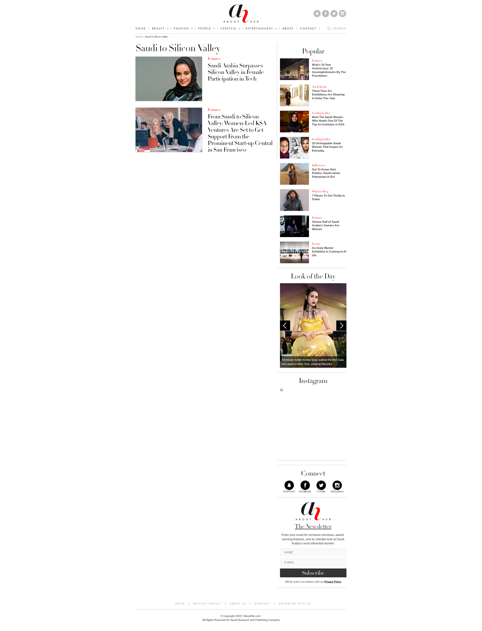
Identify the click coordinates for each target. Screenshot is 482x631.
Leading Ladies (321, 113)
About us (238, 603)
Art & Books (319, 87)
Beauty (158, 28)
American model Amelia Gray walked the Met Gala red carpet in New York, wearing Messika (312, 362)
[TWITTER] (321, 485)
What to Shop (320, 191)
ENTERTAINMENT (259, 28)
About (288, 28)
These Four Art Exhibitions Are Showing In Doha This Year (328, 94)
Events (316, 244)
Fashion (181, 28)
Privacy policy (207, 603)
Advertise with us (295, 603)
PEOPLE (204, 28)
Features (214, 59)
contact (308, 28)
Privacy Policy (332, 581)
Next (341, 325)
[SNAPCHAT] (289, 485)
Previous (285, 325)
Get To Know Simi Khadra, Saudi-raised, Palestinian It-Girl (326, 173)
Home (141, 28)
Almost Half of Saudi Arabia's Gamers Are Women (325, 225)
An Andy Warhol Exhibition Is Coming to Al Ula (329, 251)
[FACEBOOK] (305, 485)
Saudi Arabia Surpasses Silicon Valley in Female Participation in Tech (236, 72)
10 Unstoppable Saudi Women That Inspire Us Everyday (327, 147)
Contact (262, 603)
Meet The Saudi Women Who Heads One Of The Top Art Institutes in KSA (328, 120)
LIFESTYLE (228, 28)
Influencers (319, 165)
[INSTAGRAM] (337, 485)
